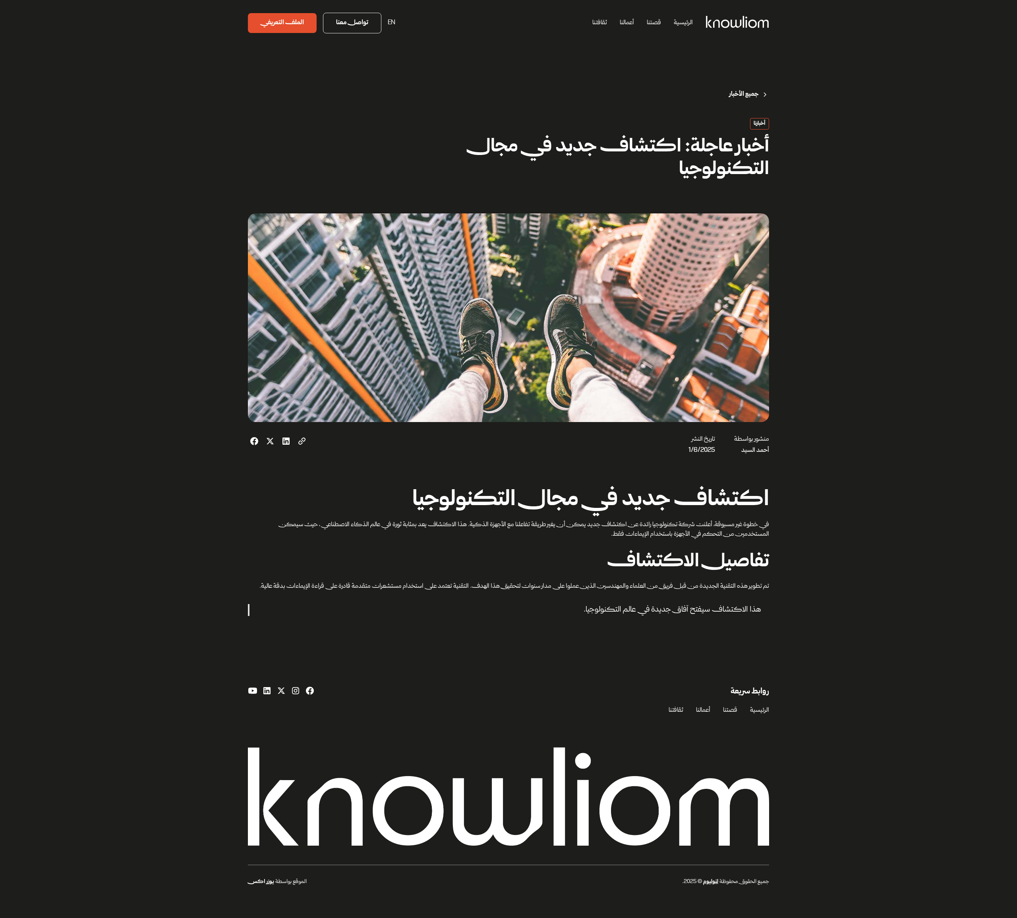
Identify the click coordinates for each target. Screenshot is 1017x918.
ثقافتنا (599, 23)
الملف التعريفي (282, 22)
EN (391, 23)
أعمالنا (627, 23)
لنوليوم (710, 882)
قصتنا (654, 23)
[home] (737, 23)
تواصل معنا (352, 22)
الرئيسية (683, 23)
